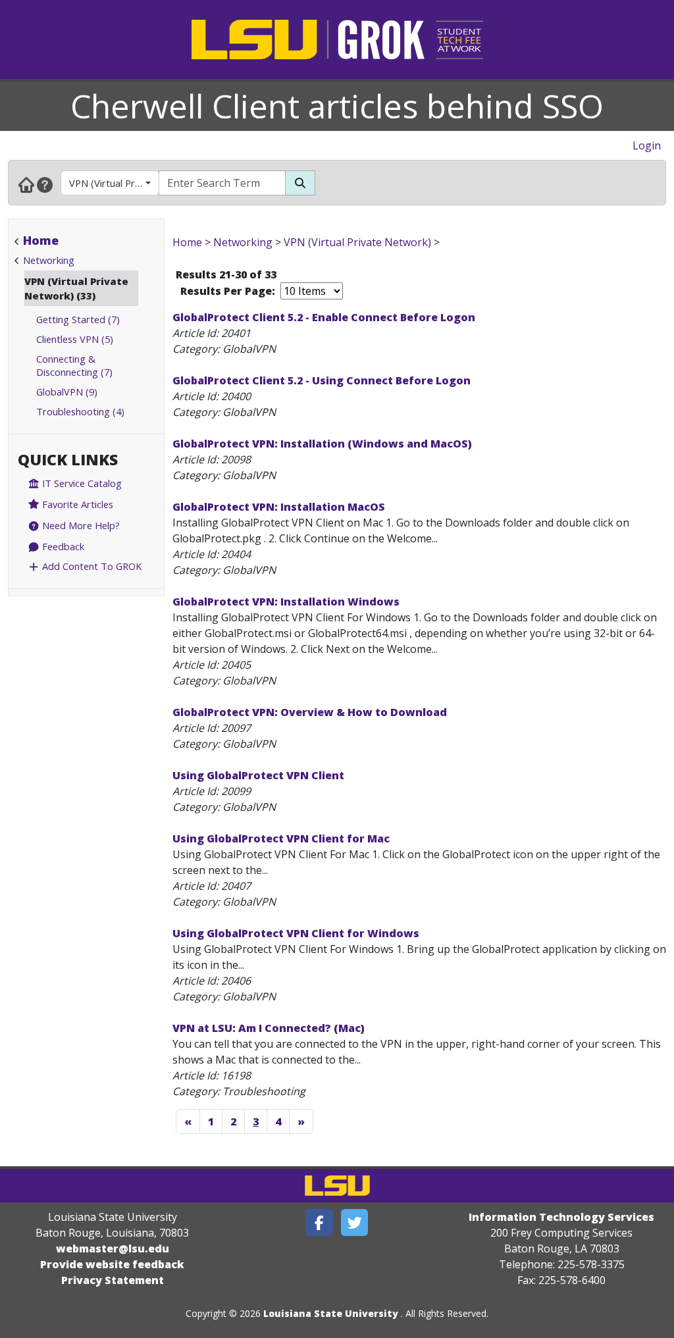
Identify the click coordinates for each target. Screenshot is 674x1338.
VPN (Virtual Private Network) (114, 183)
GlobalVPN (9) (66, 391)
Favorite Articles (76, 504)
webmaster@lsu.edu (112, 1248)
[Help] (45, 184)
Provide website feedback (112, 1264)
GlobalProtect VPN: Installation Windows (286, 601)
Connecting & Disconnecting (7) (74, 365)
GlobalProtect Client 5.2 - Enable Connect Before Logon (323, 317)
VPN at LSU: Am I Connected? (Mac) (268, 1028)
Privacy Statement (112, 1280)
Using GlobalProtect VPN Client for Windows (295, 933)
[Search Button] (300, 182)
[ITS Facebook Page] (319, 1222)
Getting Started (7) (78, 319)
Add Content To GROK (90, 566)
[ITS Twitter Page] (355, 1222)
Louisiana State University (330, 1313)
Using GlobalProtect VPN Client (258, 775)
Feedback (61, 546)
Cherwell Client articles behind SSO (337, 106)
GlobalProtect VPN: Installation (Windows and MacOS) (322, 443)
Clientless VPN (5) (74, 339)
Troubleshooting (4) (80, 411)
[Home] (26, 184)
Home (41, 240)
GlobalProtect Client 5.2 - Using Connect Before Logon (321, 380)
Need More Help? (79, 525)
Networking (48, 260)
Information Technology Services (561, 1217)
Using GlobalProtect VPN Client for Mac (281, 838)
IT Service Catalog (80, 483)
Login (647, 145)
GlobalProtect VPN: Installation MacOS (278, 507)
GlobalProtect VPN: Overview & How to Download (309, 712)
